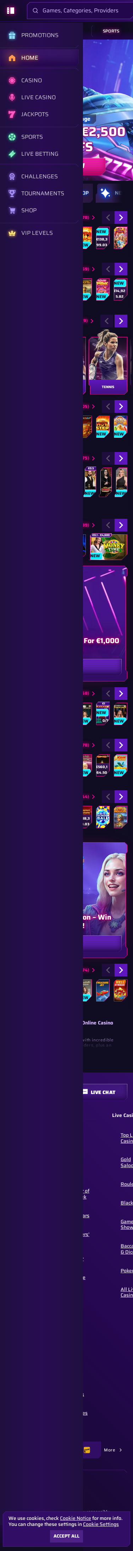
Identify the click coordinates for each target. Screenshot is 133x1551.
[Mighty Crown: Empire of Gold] (84, 289)
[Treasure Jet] (102, 990)
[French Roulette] (84, 990)
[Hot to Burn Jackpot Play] (102, 765)
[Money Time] (108, 547)
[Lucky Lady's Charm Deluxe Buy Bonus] (84, 765)
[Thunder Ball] (102, 817)
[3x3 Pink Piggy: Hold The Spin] (102, 289)
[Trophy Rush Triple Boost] (102, 238)
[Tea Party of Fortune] (119, 238)
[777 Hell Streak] (119, 990)
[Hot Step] (102, 427)
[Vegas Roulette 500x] (105, 482)
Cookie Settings (101, 1524)
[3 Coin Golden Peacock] (119, 765)
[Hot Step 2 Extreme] (84, 238)
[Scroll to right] (122, 193)
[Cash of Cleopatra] (119, 817)
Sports (111, 31)
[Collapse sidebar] (10, 10)
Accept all (66, 1536)
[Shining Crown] (84, 817)
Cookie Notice (75, 1518)
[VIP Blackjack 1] (84, 714)
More (109, 1449)
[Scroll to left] (108, 217)
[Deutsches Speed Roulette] (89, 482)
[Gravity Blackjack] (119, 714)
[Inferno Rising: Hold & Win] (119, 289)
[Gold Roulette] (121, 482)
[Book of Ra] (84, 427)
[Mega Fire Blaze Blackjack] (102, 714)
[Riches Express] (119, 427)
